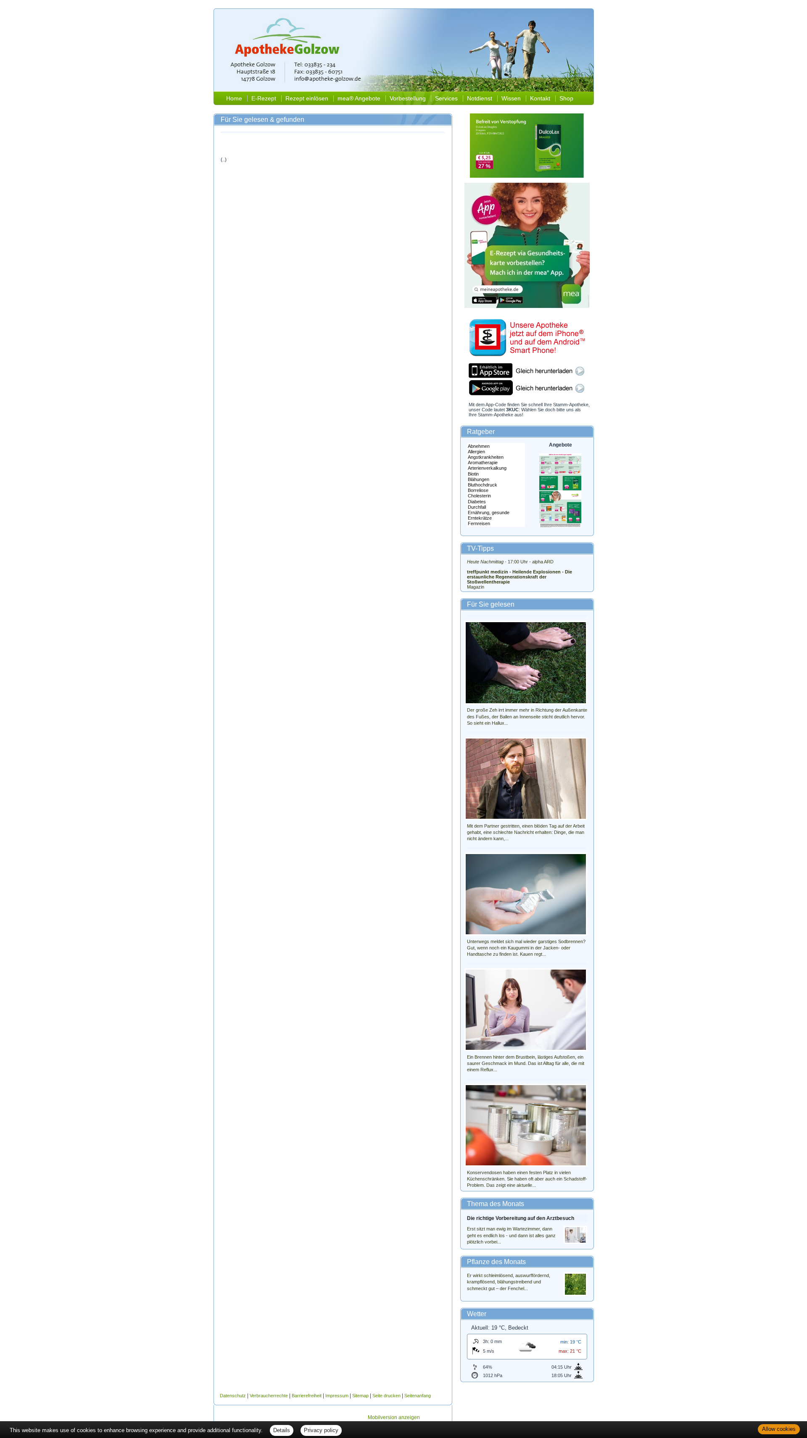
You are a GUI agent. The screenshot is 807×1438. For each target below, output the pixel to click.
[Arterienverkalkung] (496, 468)
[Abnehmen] (496, 446)
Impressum (336, 1395)
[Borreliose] (496, 490)
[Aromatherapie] (496, 462)
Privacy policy (321, 1430)
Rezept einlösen (306, 98)
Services (446, 98)
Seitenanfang (417, 1395)
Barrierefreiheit (307, 1395)
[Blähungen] (496, 479)
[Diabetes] (496, 502)
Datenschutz (233, 1395)
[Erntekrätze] (496, 518)
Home (234, 98)
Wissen (511, 98)
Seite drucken (386, 1395)
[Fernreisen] (496, 523)
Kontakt (540, 98)
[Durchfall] (496, 507)
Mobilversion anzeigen (394, 1417)
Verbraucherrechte (269, 1395)
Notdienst (479, 98)
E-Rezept (263, 98)
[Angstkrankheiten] (496, 457)
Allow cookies (779, 1429)
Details (281, 1430)
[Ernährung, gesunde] (496, 512)
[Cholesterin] (496, 496)
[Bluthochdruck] (496, 485)
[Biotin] (496, 474)
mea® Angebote (359, 98)
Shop (566, 98)
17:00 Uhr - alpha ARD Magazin (519, 574)
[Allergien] (496, 452)
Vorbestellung (408, 98)
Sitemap (360, 1395)
